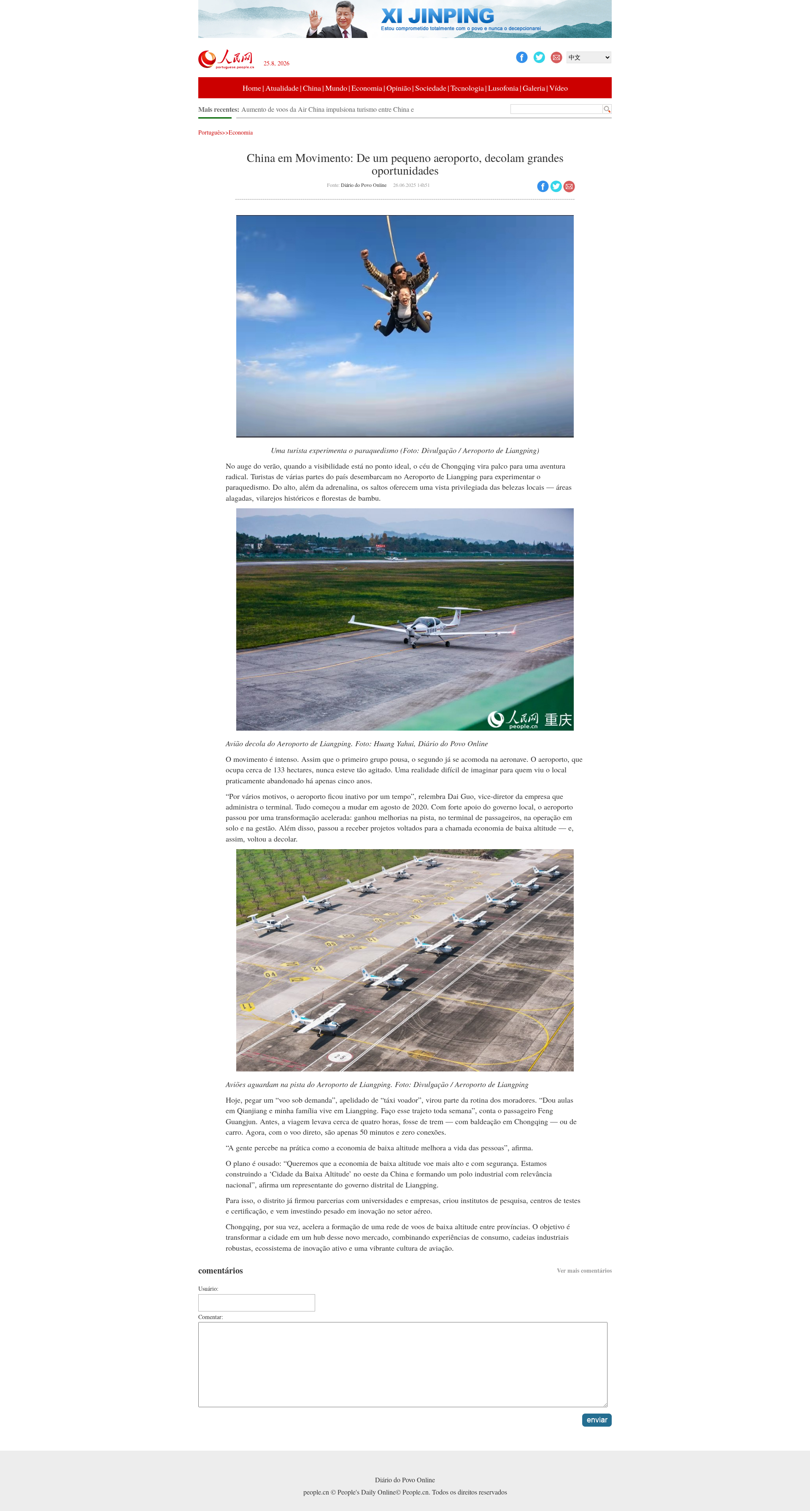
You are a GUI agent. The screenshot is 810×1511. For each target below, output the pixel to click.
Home (252, 88)
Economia (366, 88)
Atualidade (282, 88)
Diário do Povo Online (363, 184)
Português (210, 132)
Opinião (398, 88)
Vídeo (558, 88)
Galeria (534, 88)
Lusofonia (503, 88)
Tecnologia (467, 88)
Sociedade (430, 88)
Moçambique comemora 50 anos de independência (308, 109)
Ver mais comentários (584, 1270)
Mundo (336, 88)
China (312, 88)
